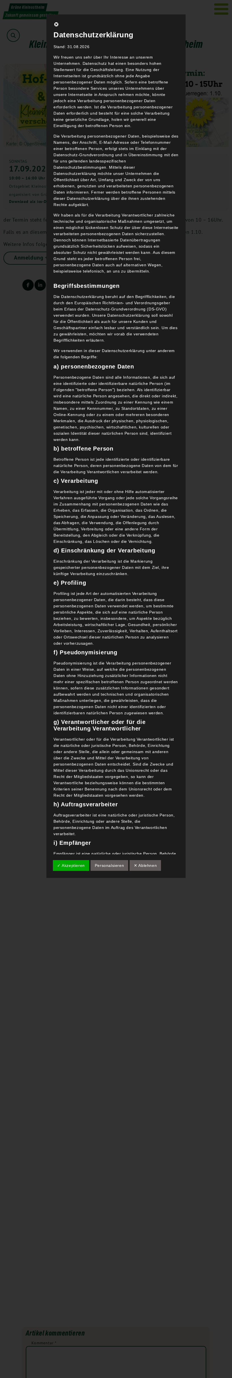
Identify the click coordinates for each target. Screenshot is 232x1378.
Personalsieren (109, 865)
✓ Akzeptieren (71, 865)
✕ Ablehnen (145, 865)
